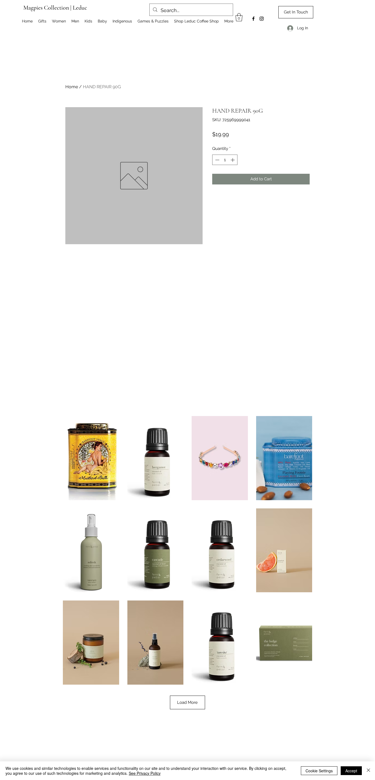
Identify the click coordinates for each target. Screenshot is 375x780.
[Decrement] (216, 160)
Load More (187, 702)
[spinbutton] (225, 160)
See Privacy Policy (145, 773)
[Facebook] (253, 18)
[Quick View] (91, 458)
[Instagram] (261, 18)
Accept (351, 770)
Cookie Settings (319, 770)
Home (71, 86)
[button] (239, 17)
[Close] (368, 771)
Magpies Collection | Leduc (55, 7)
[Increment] (233, 160)
